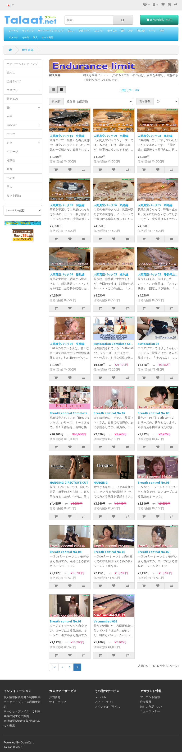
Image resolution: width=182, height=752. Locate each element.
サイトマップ (57, 702)
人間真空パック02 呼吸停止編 (158, 274)
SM (122, 30)
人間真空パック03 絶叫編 (111, 274)
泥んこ (71, 30)
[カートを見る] (169, 5)
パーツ (152, 30)
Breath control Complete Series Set (76, 413)
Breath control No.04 (65, 552)
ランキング (28, 30)
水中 (130, 30)
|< (53, 667)
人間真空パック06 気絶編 (111, 205)
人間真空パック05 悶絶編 (155, 205)
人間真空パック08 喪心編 (155, 136)
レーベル (13, 30)
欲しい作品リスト (151, 707)
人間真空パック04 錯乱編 (67, 274)
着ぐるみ (112, 30)
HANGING (101, 483)
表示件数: (145, 101)
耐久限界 (27, 50)
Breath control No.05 (153, 483)
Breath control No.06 (153, 413)
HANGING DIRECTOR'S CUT (69, 483)
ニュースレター (150, 711)
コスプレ (99, 30)
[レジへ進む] (175, 5)
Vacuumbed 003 (105, 621)
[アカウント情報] (155, 5)
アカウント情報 (150, 697)
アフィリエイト (104, 702)
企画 (161, 30)
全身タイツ (84, 30)
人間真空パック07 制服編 (67, 205)
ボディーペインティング (51, 30)
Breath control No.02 (153, 552)
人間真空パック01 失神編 (67, 344)
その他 (25, 37)
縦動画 (11, 160)
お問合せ (54, 697)
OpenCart (27, 742)
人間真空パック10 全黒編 (67, 136)
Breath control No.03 (109, 552)
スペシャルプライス (107, 707)
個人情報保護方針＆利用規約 (22, 697)
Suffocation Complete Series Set (118, 344)
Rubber (140, 30)
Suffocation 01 (148, 344)
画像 (9, 169)
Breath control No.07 (109, 413)
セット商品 (47, 37)
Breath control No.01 (65, 621)
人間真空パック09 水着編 (111, 136)
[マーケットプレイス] (146, 5)
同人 (35, 37)
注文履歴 (145, 702)
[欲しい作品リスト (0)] (163, 5)
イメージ (13, 37)
